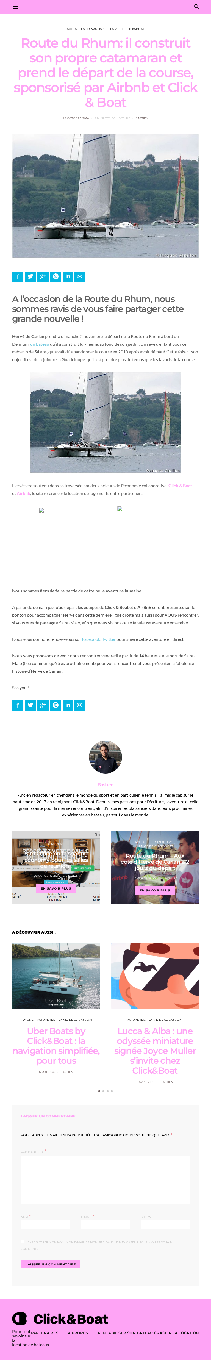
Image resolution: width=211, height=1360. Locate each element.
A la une (27, 1019)
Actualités (46, 1019)
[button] (99, 1091)
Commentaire (32, 1151)
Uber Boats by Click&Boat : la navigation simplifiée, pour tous (56, 1046)
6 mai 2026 (47, 1072)
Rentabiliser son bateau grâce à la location (148, 1333)
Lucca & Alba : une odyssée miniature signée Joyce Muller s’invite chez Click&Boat (155, 1051)
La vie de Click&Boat (127, 29)
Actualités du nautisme (86, 29)
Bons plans (56, 844)
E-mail (87, 1216)
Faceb (87, 639)
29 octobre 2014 (76, 118)
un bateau (39, 344)
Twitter (109, 639)
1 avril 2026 (146, 1082)
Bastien (141, 118)
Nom (26, 1216)
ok (98, 639)
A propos (78, 1333)
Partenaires (44, 1333)
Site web (148, 1217)
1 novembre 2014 (146, 877)
